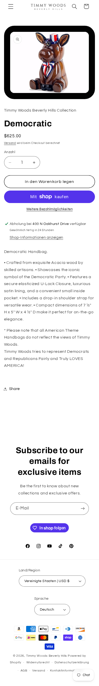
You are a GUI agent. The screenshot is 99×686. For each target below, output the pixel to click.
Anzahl (9, 152)
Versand (10, 143)
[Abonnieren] (83, 508)
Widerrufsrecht (38, 662)
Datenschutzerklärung (72, 662)
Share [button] (14, 389)
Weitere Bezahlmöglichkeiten (49, 209)
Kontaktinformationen (67, 670)
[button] (10, 6)
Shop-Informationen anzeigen (36, 237)
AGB (24, 670)
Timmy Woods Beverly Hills (46, 655)
